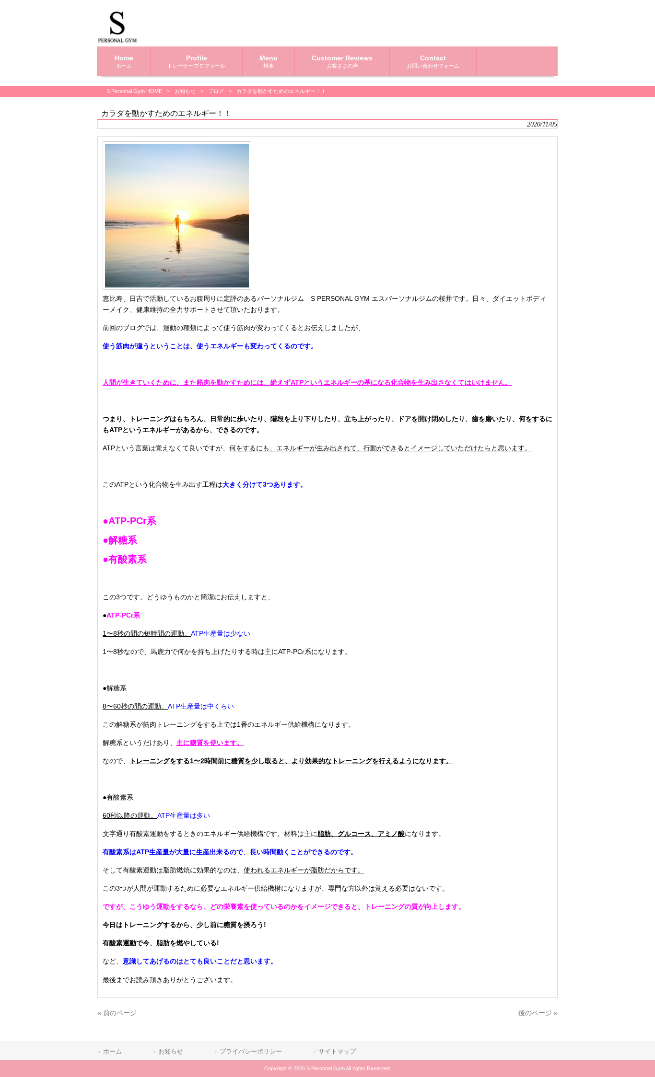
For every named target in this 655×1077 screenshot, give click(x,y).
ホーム (112, 1051)
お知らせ (185, 91)
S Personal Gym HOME (134, 91)
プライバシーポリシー (251, 1051)
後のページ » (538, 1013)
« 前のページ (117, 1013)
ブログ (216, 91)
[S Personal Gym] (117, 41)
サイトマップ (337, 1051)
